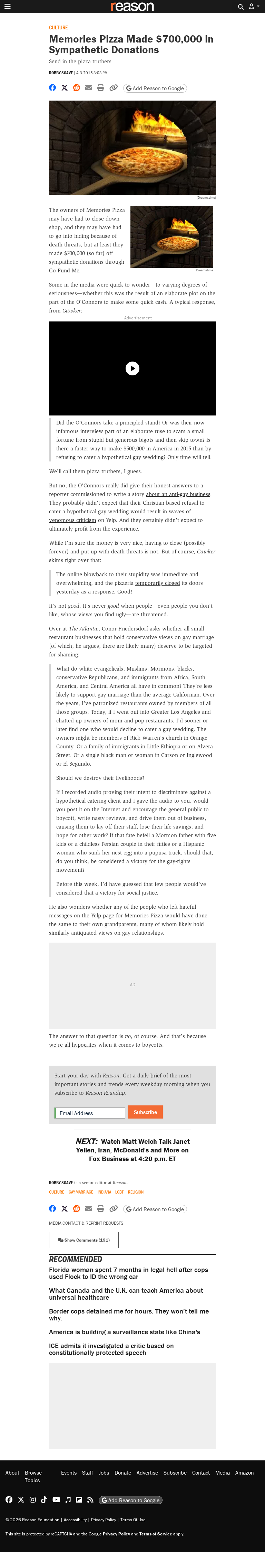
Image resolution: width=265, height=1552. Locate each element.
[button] (254, 6)
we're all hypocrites (73, 1044)
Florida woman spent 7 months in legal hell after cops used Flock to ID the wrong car (128, 1273)
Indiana (104, 1192)
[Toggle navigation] (7, 6)
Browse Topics (33, 1476)
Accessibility (75, 1520)
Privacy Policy (103, 1520)
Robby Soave (61, 73)
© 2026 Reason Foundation (32, 1520)
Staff (87, 1472)
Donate (123, 1472)
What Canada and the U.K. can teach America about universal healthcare (126, 1293)
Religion (136, 1192)
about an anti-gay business (178, 494)
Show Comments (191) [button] (86, 1240)
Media (222, 1472)
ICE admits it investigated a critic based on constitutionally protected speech (111, 1349)
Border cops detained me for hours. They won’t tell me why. (129, 1314)
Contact (201, 1472)
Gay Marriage (81, 1192)
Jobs (104, 1472)
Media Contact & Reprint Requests (86, 1223)
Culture (58, 27)
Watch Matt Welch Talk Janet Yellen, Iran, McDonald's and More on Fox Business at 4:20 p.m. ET (132, 1150)
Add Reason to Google (157, 88)
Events (69, 1472)
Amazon (244, 1472)
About (12, 1472)
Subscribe (145, 1112)
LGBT (119, 1192)
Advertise (147, 1472)
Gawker (71, 310)
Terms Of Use (133, 1520)
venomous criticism (72, 520)
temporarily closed (157, 583)
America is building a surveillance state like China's (124, 1331)
